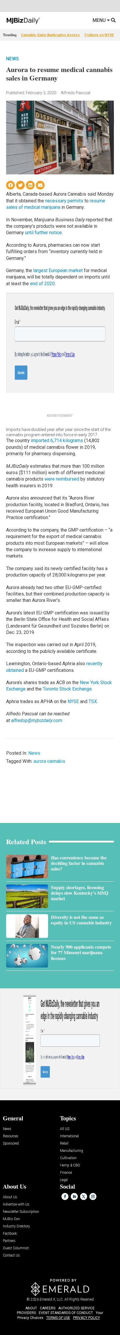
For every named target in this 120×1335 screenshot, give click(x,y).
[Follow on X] (83, 1196)
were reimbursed (62, 479)
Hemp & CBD (70, 1165)
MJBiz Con (11, 1219)
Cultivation (68, 1158)
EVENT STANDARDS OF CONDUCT (66, 1313)
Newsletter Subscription (21, 1212)
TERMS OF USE (58, 1318)
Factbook (10, 1234)
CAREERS (47, 1308)
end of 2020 (42, 283)
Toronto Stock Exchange (67, 689)
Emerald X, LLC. (51, 1299)
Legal (64, 1180)
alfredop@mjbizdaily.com (36, 720)
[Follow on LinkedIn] (74, 1196)
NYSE (73, 701)
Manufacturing (71, 1151)
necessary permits (64, 201)
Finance (66, 1173)
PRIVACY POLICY (86, 1318)
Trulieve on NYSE (99, 35)
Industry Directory (16, 1226)
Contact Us (11, 1255)
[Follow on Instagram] (92, 1196)
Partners (9, 1241)
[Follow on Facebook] (64, 1196)
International (69, 1136)
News (12, 59)
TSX (93, 701)
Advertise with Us (16, 1204)
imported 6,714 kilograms (57, 440)
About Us (10, 1197)
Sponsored (11, 1143)
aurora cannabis (49, 761)
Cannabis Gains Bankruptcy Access (50, 35)
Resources (10, 1136)
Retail (64, 1143)
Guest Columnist (16, 1248)
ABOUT (31, 1308)
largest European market (58, 270)
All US (64, 1129)
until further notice (43, 232)
